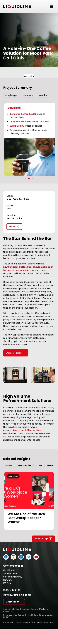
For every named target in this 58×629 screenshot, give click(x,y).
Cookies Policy (29, 622)
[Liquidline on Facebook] (6, 557)
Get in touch (12, 601)
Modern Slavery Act (45, 622)
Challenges (11, 95)
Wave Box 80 (16, 125)
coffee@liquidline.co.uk (17, 594)
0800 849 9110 (11, 590)
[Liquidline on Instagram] (13, 557)
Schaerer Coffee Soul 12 (22, 114)
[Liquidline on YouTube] (36, 557)
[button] (25, 178)
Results (43, 95)
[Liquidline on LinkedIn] (21, 557)
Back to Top (41, 538)
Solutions (28, 95)
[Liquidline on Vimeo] (28, 557)
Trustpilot (29, 76)
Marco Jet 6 (18, 121)
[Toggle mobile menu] (51, 6)
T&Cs (18, 622)
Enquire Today (13, 352)
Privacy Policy (8, 622)
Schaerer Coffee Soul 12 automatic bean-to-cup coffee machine (28, 268)
